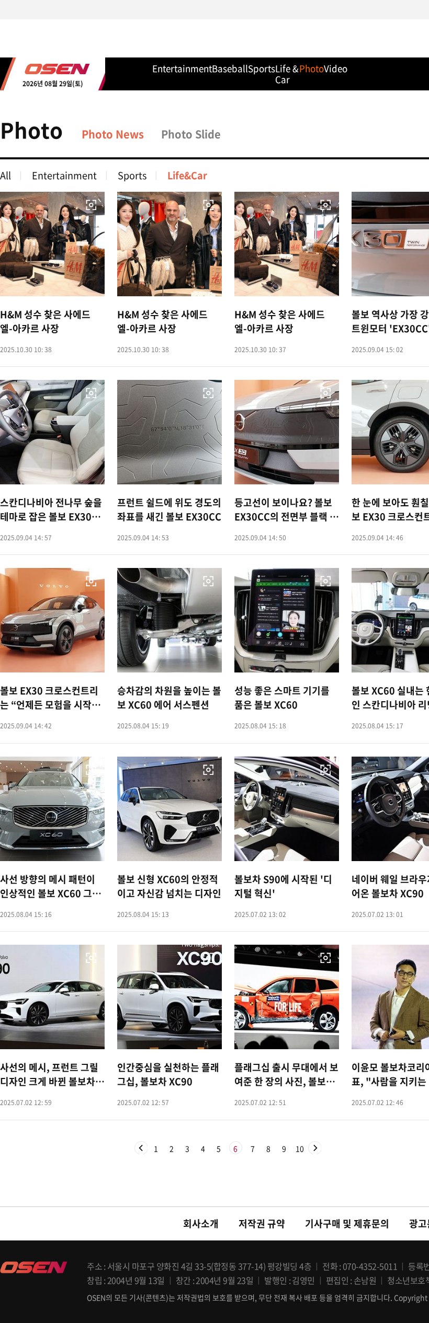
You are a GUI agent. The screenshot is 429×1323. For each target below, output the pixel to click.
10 (300, 1149)
